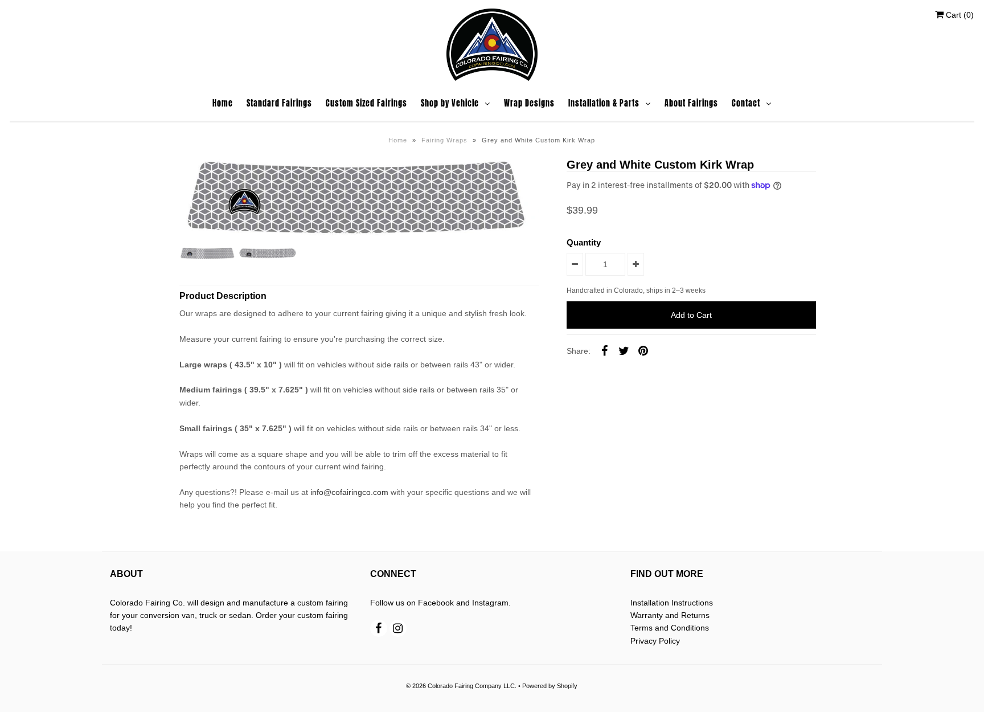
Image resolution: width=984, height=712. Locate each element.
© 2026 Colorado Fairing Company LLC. (461, 685)
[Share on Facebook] (604, 350)
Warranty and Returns (670, 615)
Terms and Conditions (669, 627)
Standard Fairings (279, 103)
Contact (746, 103)
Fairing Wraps (444, 140)
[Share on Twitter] (623, 350)
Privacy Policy (655, 640)
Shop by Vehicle (450, 103)
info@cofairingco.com (349, 492)
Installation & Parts (603, 103)
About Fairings (691, 103)
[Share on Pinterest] (642, 350)
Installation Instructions (671, 602)
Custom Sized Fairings (366, 103)
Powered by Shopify (549, 685)
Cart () (959, 14)
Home (222, 103)
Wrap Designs (529, 103)
